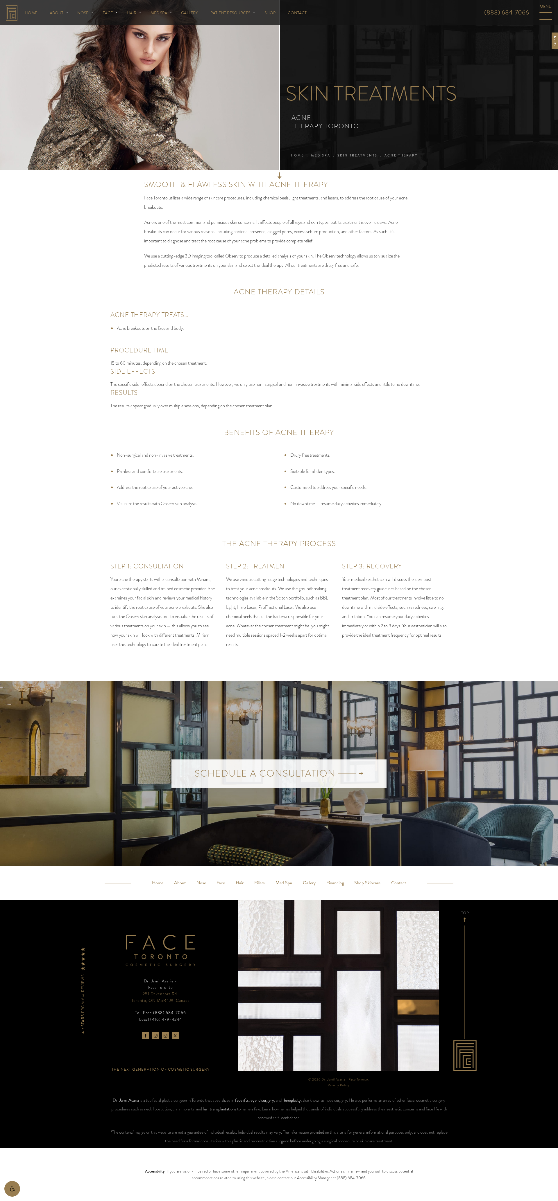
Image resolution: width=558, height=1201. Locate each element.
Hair (131, 13)
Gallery (189, 13)
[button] (12, 1189)
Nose (82, 13)
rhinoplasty (291, 1100)
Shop (270, 13)
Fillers (259, 882)
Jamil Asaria (129, 1100)
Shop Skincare (367, 882)
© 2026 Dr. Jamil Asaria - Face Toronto (338, 1079)
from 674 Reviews (83, 1003)
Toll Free (160, 1012)
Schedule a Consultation (266, 773)
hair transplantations (219, 1109)
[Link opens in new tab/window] (145, 1035)
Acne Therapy (401, 155)
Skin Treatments (357, 155)
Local (160, 1019)
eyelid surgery (262, 1100)
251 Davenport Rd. (160, 997)
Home (31, 13)
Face (108, 13)
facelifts (242, 1100)
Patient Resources (230, 13)
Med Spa (159, 13)
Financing (335, 882)
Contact (297, 13)
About (56, 13)
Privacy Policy (338, 1085)
